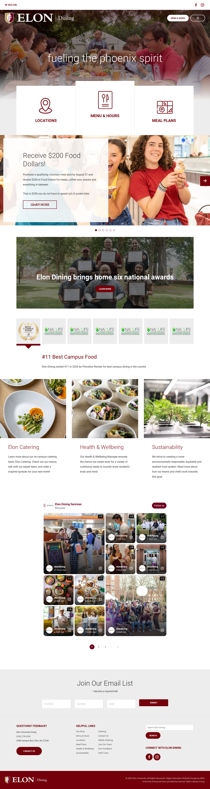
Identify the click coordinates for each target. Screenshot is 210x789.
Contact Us (29, 751)
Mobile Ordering (105, 740)
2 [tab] (100, 230)
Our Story (80, 731)
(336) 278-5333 (23, 736)
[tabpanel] (105, 361)
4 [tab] (107, 230)
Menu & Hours (178, 18)
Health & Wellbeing (85, 748)
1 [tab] (96, 230)
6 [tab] (114, 230)
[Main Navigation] (197, 18)
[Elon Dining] (26, 780)
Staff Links (103, 753)
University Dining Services (154, 781)
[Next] (205, 181)
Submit (153, 703)
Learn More (40, 204)
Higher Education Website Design (181, 778)
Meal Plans (81, 744)
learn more (105, 289)
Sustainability (82, 753)
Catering (102, 731)
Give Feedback (105, 748)
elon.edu (12, 4)
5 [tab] (110, 230)
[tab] (28, 331)
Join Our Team (105, 744)
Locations (80, 740)
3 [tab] (103, 230)
